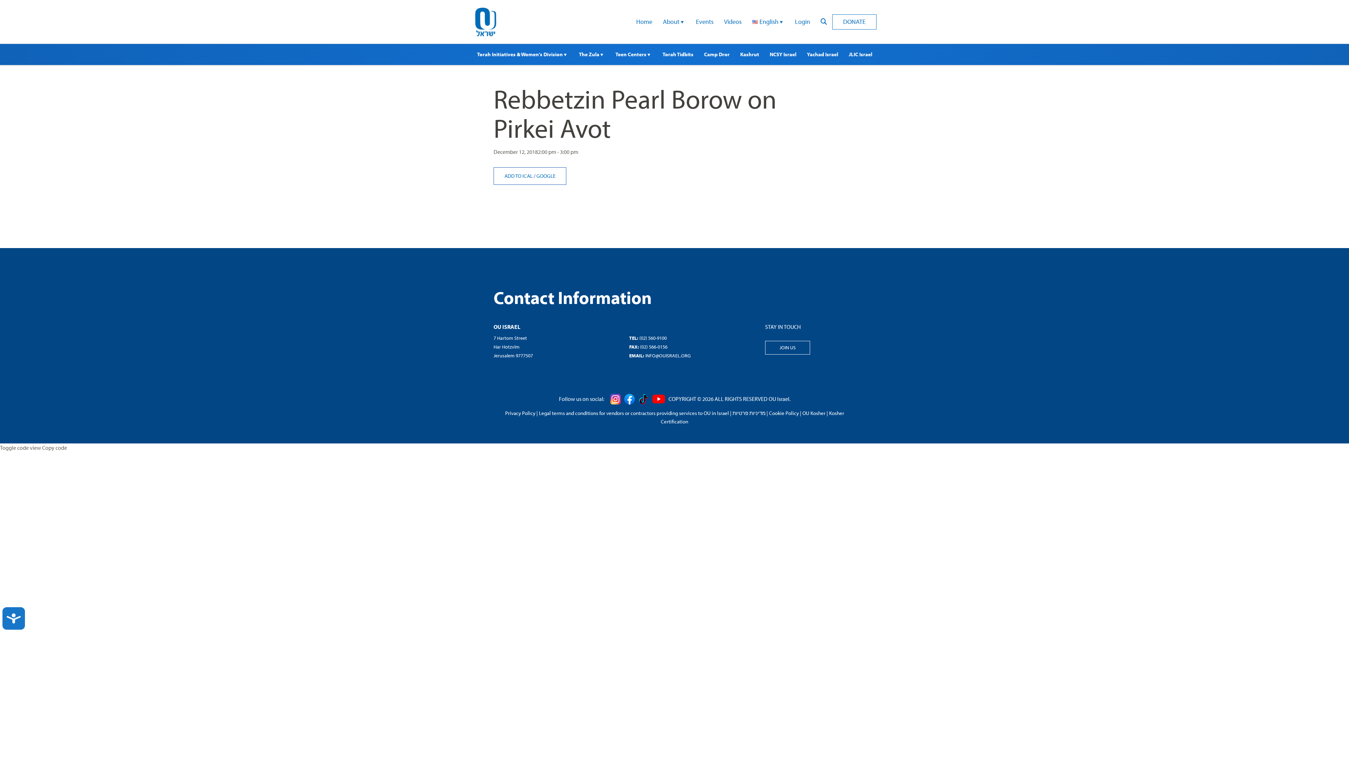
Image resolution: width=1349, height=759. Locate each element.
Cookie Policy (784, 413)
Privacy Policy (520, 413)
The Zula (589, 54)
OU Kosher (814, 413)
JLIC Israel (860, 54)
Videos (733, 22)
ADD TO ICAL (519, 176)
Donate (854, 22)
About (672, 22)
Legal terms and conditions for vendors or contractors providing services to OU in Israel (634, 413)
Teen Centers (631, 54)
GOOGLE (545, 176)
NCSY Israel (783, 54)
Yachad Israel (822, 54)
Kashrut (749, 54)
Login (802, 22)
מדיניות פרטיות (748, 413)
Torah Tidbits (678, 54)
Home (644, 22)
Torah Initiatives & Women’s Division (520, 54)
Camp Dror (717, 54)
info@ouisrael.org (668, 355)
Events (704, 22)
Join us (788, 347)
